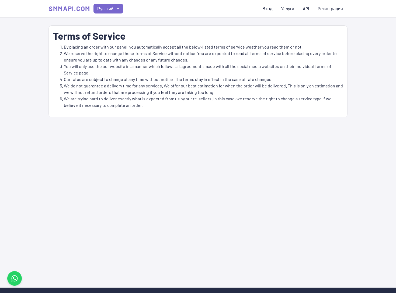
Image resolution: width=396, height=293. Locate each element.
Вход (267, 8)
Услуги (287, 8)
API (306, 8)
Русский (105, 8)
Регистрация (330, 8)
